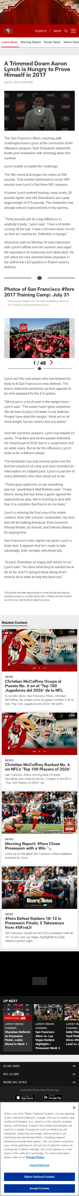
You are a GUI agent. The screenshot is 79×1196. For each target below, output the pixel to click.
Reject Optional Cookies (40, 1176)
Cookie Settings (39, 1165)
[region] (39, 1149)
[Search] (66, 31)
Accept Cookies (39, 1188)
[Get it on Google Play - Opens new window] (52, 1099)
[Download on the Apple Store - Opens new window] (25, 1097)
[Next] (51, 362)
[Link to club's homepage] (8, 29)
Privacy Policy (34, 1157)
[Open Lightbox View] (39, 344)
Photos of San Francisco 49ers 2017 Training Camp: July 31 (39, 291)
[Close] (74, 1107)
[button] (39, 111)
